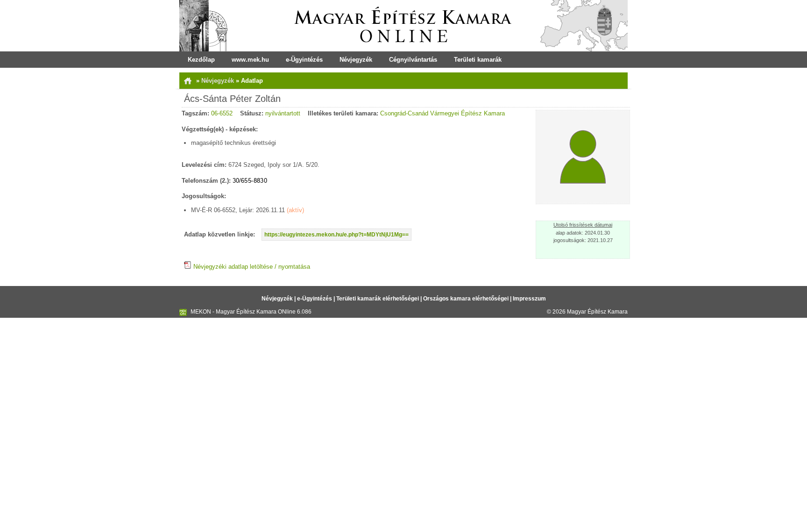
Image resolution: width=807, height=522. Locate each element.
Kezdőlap (201, 59)
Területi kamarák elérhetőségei (377, 298)
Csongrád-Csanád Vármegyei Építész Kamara (442, 113)
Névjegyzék (356, 59)
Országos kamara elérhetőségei (466, 298)
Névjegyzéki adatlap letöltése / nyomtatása (250, 266)
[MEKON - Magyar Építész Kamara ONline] (403, 25)
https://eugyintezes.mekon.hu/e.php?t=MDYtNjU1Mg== (336, 234)
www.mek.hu (250, 59)
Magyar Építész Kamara (597, 311)
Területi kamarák (478, 59)
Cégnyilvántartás (413, 59)
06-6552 (222, 113)
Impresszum (529, 298)
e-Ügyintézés (304, 59)
